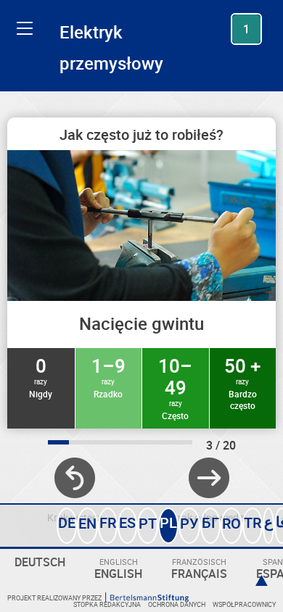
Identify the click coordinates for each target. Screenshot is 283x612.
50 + (242, 382)
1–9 (108, 376)
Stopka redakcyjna (107, 604)
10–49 (175, 387)
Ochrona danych (176, 604)
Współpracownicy (244, 604)
